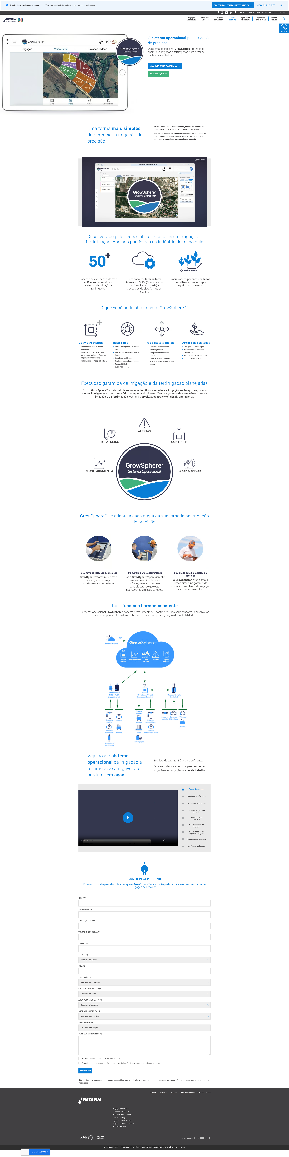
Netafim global (205, 1092)
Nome (81, 898)
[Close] (282, 5)
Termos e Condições (130, 1147)
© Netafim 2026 (111, 1147)
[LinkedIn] (230, 12)
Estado (82, 955)
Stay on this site (266, 5)
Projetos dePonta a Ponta (260, 19)
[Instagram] (221, 12)
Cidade (81, 966)
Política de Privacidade (100, 1059)
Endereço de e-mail (87, 921)
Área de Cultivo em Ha (89, 1000)
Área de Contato (86, 1022)
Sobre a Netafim (119, 1126)
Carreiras (250, 12)
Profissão (83, 977)
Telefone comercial (88, 932)
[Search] (284, 19)
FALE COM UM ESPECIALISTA (163, 66)
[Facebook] (217, 12)
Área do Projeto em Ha (89, 1011)
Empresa (82, 943)
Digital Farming (232, 19)
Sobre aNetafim (274, 19)
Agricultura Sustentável (122, 1120)
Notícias (259, 12)
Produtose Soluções (204, 19)
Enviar (83, 1070)
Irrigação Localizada (121, 1108)
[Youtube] (225, 12)
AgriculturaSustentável (245, 19)
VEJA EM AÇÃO (157, 74)
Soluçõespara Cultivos (219, 19)
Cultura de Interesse (88, 989)
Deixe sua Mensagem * (88, 1034)
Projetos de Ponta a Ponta (123, 1124)
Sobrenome (84, 909)
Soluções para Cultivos (122, 1114)
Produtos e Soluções (121, 1112)
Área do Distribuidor (273, 12)
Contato (242, 12)
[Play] (128, 817)
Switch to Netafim (231, 5)
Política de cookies (176, 1147)
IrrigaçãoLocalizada (191, 19)
